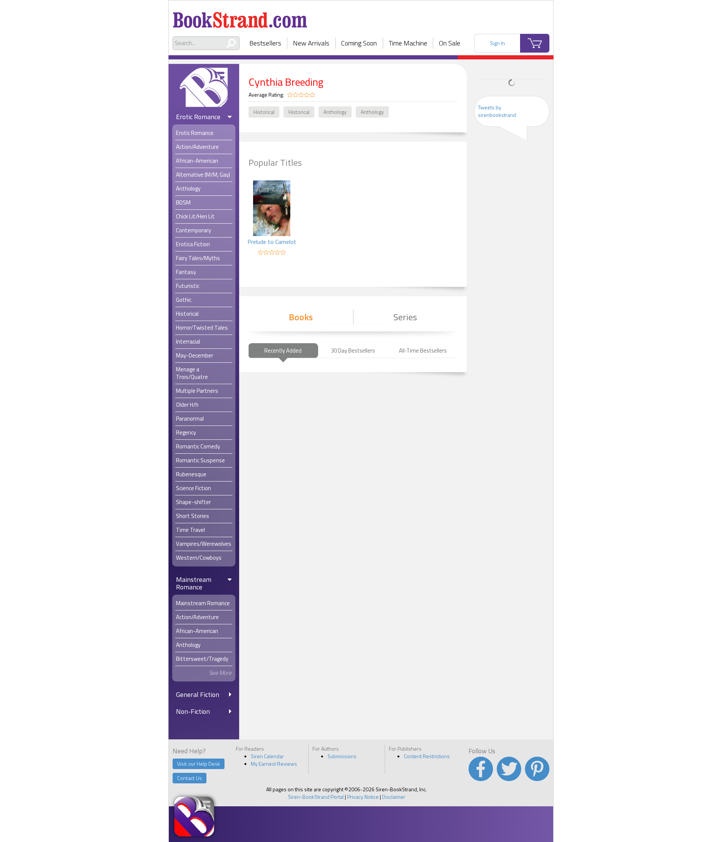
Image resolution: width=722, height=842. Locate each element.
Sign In (497, 43)
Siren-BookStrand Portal (316, 797)
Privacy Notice (363, 797)
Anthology (335, 112)
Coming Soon (359, 43)
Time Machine (408, 43)
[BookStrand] (240, 17)
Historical (264, 112)
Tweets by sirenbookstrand (497, 111)
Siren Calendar (267, 756)
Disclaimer (393, 797)
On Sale (449, 43)
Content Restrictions (427, 756)
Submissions (342, 756)
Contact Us (189, 778)
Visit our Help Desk (198, 764)
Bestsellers (265, 43)
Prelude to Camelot (271, 241)
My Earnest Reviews (274, 764)
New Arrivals (311, 43)
